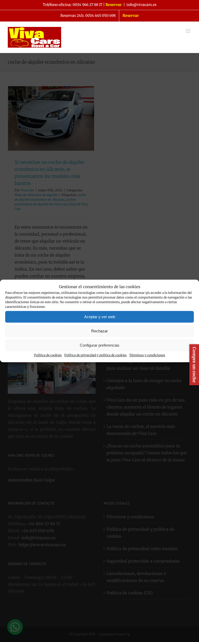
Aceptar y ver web (99, 317)
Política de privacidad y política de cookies (95, 355)
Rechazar (99, 331)
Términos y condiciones (147, 355)
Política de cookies (48, 355)
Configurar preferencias (99, 345)
